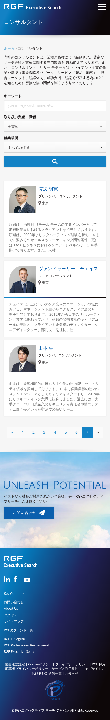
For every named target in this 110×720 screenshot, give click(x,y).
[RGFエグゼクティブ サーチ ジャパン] (32, 7)
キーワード (13, 95)
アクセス (10, 615)
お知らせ (71, 673)
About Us (11, 608)
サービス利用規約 (65, 669)
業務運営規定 (15, 664)
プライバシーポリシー (72, 664)
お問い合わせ (25, 512)
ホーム (9, 48)
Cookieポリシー (40, 664)
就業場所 (11, 137)
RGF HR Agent (14, 639)
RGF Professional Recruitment (26, 645)
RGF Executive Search (20, 651)
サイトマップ (14, 621)
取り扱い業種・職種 (20, 116)
